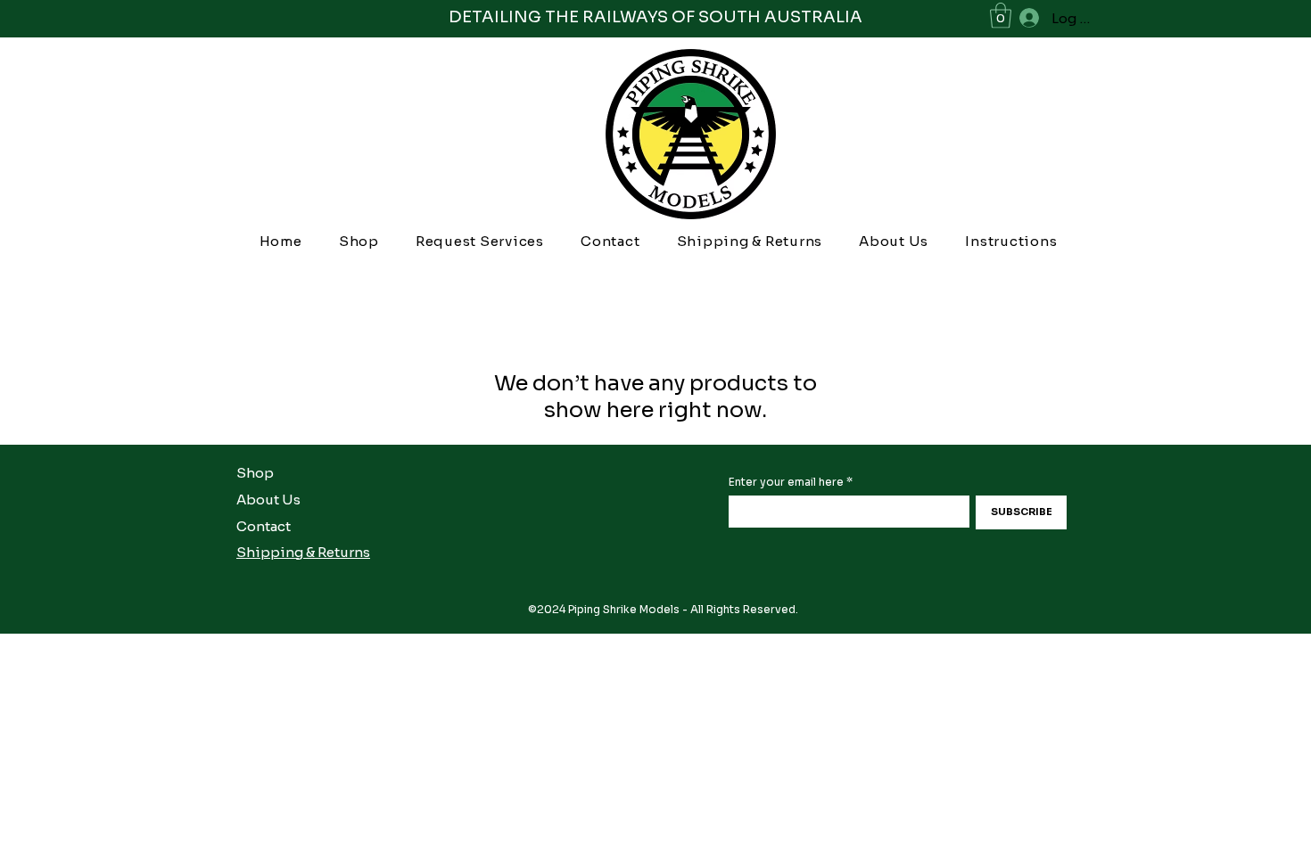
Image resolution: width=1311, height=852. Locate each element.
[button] (1000, 16)
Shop (255, 472)
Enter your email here (786, 482)
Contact (263, 526)
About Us (268, 499)
